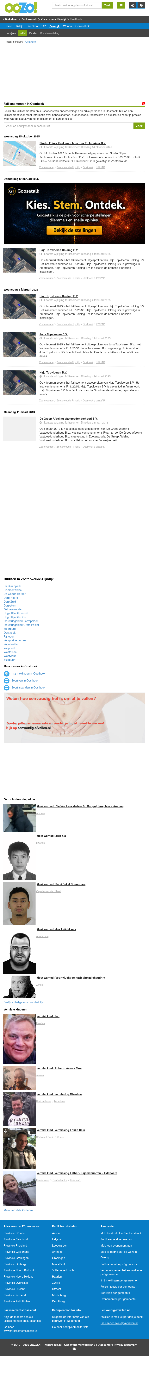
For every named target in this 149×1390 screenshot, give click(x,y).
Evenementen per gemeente (118, 1299)
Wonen (67, 26)
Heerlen (40, 1023)
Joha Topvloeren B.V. (54, 334)
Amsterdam (42, 936)
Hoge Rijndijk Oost (15, 617)
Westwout (10, 656)
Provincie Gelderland (16, 1252)
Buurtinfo (32, 26)
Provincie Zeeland (15, 1295)
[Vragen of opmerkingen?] (141, 5)
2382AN (100, 446)
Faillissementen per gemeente (119, 1264)
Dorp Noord (11, 598)
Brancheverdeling (49, 33)
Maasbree (59, 1101)
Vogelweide (11, 644)
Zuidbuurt (10, 660)
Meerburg (10, 629)
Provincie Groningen (16, 1258)
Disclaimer (104, 1345)
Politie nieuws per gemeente (118, 1286)
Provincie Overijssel (16, 1283)
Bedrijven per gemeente (115, 1293)
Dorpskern (10, 605)
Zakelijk (54, 26)
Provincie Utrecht (14, 1289)
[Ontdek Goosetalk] (74, 213)
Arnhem (40, 813)
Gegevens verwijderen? (79, 1345)
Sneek (60, 1137)
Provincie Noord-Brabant (19, 1270)
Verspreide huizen (15, 640)
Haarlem (40, 843)
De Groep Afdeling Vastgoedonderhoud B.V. (69, 418)
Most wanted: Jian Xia (51, 836)
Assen (56, 1233)
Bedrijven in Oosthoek (24, 680)
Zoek (107, 5)
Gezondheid (82, 26)
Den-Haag (58, 1301)
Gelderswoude (13, 609)
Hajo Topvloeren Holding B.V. (59, 250)
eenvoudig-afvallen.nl (34, 727)
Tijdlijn (19, 26)
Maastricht (58, 1264)
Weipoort (9, 648)
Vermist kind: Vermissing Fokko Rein (61, 1130)
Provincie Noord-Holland (19, 1276)
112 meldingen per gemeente (119, 1280)
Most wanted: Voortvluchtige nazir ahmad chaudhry (71, 977)
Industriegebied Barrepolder (21, 621)
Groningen (58, 1258)
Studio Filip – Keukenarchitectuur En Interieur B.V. (73, 143)
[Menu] (121, 5)
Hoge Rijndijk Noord (16, 613)
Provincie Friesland (15, 1245)
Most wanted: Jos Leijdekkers (56, 929)
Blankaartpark (12, 586)
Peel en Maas (43, 1101)
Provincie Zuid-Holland (17, 1301)
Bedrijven (11, 33)
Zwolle (39, 984)
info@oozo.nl (53, 1345)
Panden (33, 33)
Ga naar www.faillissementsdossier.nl (21, 1329)
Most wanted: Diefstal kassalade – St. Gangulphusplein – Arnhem (80, 806)
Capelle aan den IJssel (48, 891)
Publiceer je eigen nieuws (116, 1239)
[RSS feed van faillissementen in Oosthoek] (143, 104)
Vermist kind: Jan (48, 1016)
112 (43, 26)
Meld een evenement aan (116, 1245)
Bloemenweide (13, 590)
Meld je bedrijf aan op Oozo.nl (119, 1252)
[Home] (21, 7)
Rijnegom (9, 636)
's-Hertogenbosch (63, 1270)
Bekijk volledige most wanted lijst (24, 1002)
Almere (40, 1075)
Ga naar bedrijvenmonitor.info (70, 1327)
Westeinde (10, 652)
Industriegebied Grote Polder (21, 625)
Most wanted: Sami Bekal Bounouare (61, 884)
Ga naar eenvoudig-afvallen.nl (119, 1323)
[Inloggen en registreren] (133, 5)
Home (8, 26)
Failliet (22, 33)
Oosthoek (30, 41)
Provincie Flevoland (16, 1239)
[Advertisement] (74, 73)
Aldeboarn (75, 1180)
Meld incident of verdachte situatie (121, 1233)
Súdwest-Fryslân (45, 1137)
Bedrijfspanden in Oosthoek (28, 687)
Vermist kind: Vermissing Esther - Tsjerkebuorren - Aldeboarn (77, 1173)
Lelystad (57, 1239)
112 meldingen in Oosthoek (28, 673)
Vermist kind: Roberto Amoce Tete (59, 1068)
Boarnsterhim (60, 1180)
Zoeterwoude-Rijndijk (53, 19)
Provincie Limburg (15, 1264)
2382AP (100, 167)
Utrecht (56, 1289)
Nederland (11, 19)
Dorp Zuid (10, 601)
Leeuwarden (59, 1245)
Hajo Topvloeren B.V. (53, 372)
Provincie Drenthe (15, 1233)
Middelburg (59, 1295)
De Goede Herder (15, 594)
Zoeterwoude (29, 19)
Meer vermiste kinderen (18, 1210)
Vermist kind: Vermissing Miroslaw (59, 1094)
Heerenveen (42, 1180)
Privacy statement (125, 1345)
